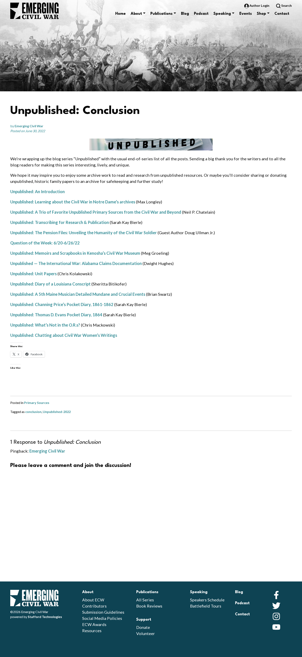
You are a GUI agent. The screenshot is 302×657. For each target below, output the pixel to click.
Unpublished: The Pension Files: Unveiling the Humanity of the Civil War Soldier (83, 232)
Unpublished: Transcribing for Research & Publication (59, 222)
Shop (261, 14)
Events (245, 14)
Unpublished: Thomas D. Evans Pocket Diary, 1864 (56, 314)
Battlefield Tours (205, 605)
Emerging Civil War (29, 126)
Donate (143, 627)
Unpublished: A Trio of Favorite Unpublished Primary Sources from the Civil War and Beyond (95, 212)
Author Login (259, 5)
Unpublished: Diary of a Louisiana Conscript (50, 283)
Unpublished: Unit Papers (33, 273)
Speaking (222, 14)
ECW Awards (94, 624)
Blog (185, 14)
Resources (91, 630)
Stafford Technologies (45, 617)
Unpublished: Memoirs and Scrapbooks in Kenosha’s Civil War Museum (75, 253)
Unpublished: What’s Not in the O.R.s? (45, 324)
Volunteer (145, 633)
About (136, 14)
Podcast (201, 14)
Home (120, 14)
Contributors (94, 605)
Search (286, 5)
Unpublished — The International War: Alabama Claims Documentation (76, 263)
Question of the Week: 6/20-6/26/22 (45, 242)
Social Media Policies (102, 618)
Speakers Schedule (207, 599)
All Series (145, 599)
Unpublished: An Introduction (37, 191)
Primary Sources (36, 403)
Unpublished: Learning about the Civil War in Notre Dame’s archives (72, 201)
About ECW (93, 599)
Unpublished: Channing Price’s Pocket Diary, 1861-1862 (61, 304)
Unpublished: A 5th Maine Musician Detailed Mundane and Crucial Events (77, 294)
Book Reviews (149, 605)
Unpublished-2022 (57, 412)
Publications (161, 14)
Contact (281, 14)
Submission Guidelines (103, 612)
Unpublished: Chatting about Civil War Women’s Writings (64, 335)
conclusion (33, 412)
